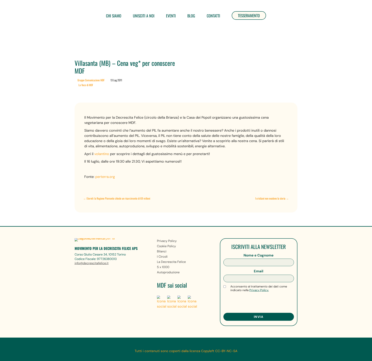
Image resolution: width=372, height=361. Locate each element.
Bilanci (161, 251)
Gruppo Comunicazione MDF (91, 80)
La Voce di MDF (85, 85)
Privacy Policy (167, 241)
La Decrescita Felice (171, 262)
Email (258, 271)
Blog (191, 16)
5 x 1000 (163, 267)
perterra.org (105, 176)
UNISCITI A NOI (143, 16)
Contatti (213, 16)
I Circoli (162, 257)
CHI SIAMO (113, 16)
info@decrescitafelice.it (91, 263)
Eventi (171, 16)
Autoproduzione (168, 272)
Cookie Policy (166, 246)
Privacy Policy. (259, 290)
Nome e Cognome (259, 255)
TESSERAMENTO (249, 15)
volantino (102, 154)
